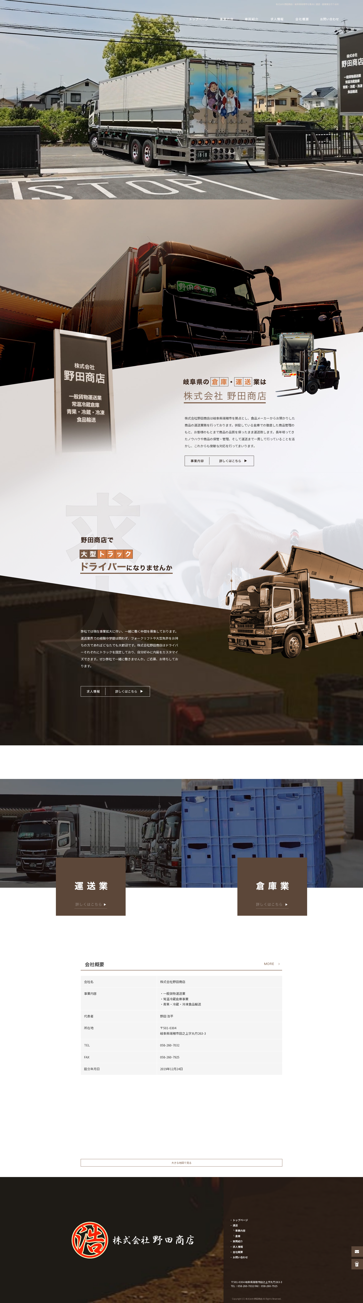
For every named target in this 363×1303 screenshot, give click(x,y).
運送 (235, 1225)
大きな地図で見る (181, 1162)
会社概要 (302, 18)
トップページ (199, 18)
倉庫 (237, 1236)
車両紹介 (251, 18)
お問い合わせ (329, 18)
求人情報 (276, 18)
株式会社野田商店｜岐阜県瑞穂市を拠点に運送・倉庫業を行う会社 (307, 4)
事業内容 (226, 18)
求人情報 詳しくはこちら (115, 691)
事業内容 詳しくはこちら (219, 461)
